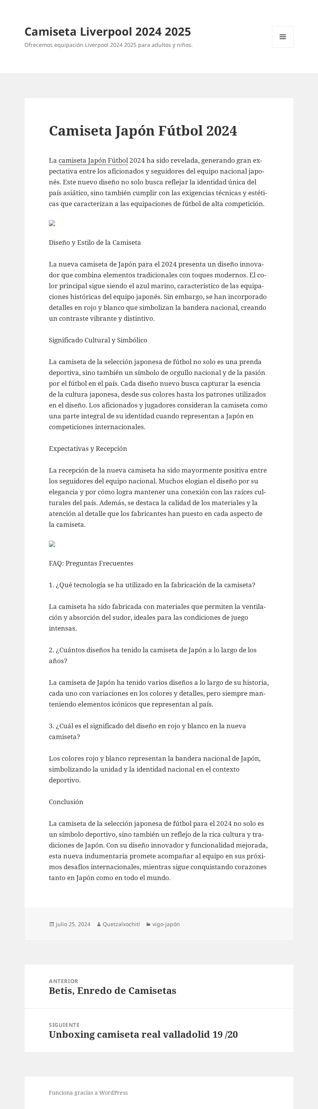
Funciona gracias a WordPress (88, 1092)
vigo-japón (166, 924)
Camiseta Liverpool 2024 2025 (107, 31)
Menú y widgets (283, 47)
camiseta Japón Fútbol (93, 160)
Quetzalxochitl (121, 924)
